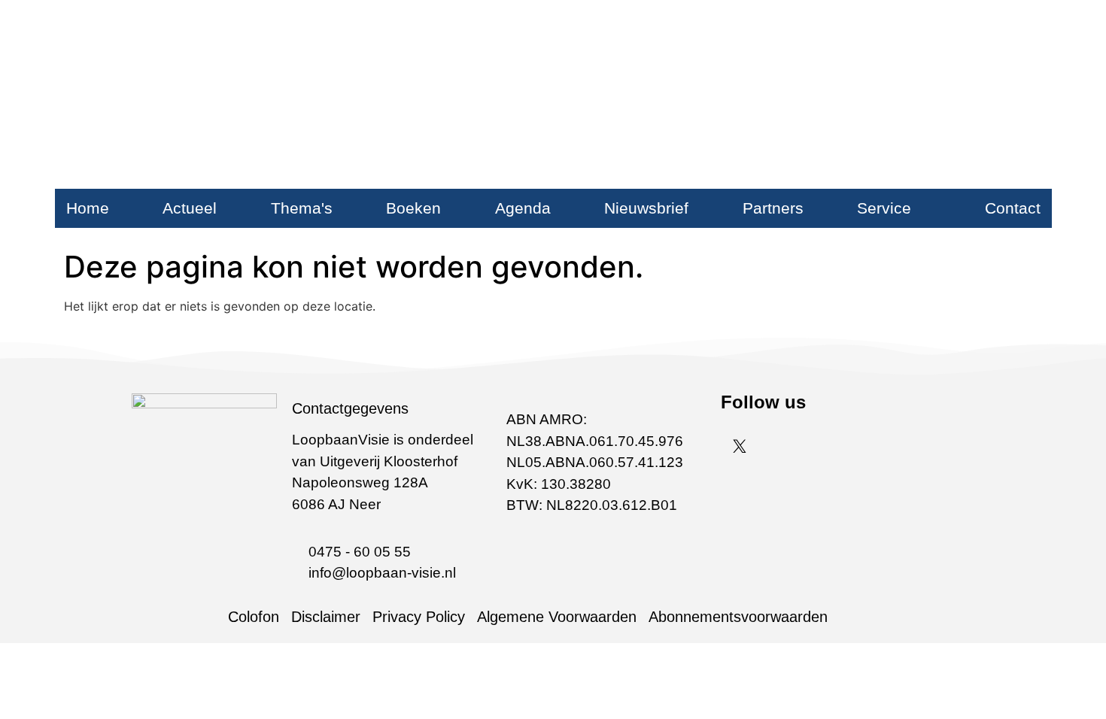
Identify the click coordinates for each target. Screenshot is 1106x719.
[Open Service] (923, 208)
